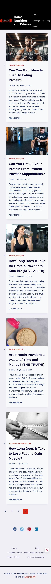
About (35, 27)
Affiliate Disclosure (36, 557)
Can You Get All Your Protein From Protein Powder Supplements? (27, 169)
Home (35, 15)
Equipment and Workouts (20, 443)
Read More (15, 118)
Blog (48, 21)
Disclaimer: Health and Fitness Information (25, 553)
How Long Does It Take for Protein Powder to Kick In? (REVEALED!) (27, 266)
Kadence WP (30, 577)
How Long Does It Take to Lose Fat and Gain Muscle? (27, 453)
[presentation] (27, 47)
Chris (13, 85)
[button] (15, 529)
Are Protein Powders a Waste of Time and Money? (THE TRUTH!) (27, 359)
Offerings (36, 21)
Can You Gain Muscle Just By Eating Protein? (26, 75)
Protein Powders (16, 65)
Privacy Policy (13, 557)
